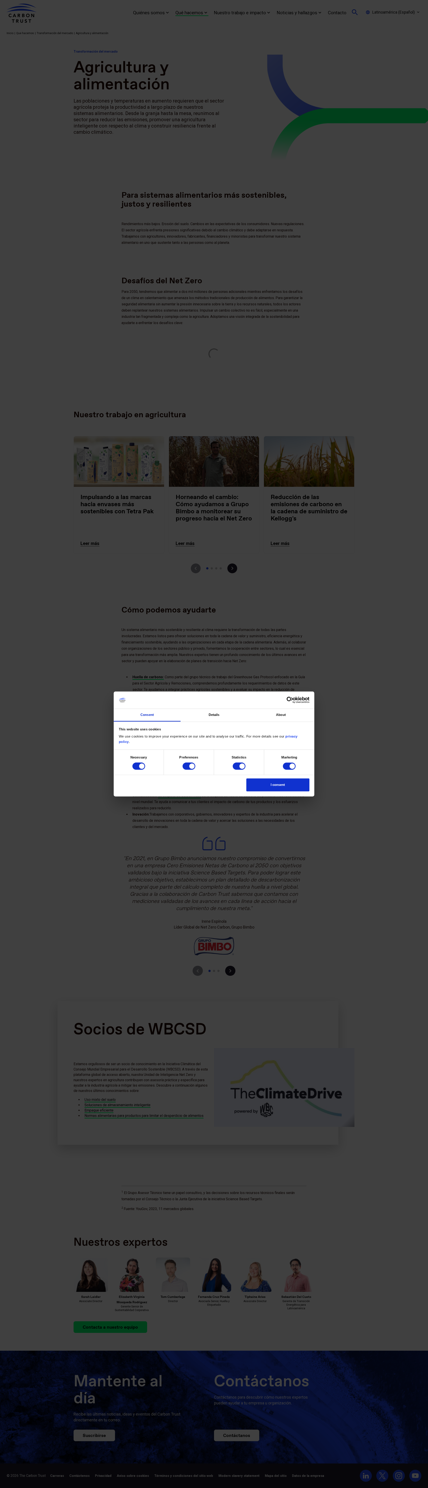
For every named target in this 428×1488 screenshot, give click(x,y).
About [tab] (281, 715)
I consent (278, 785)
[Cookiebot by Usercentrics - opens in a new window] (289, 700)
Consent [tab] (147, 715)
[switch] (189, 766)
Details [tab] (214, 715)
